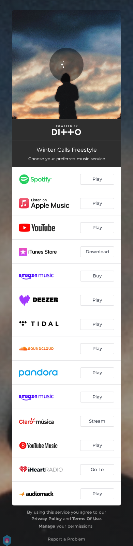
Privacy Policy (46, 518)
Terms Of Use (86, 518)
